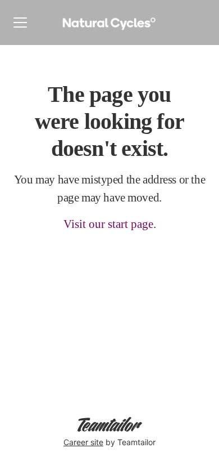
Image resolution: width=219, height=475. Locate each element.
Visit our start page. (109, 224)
